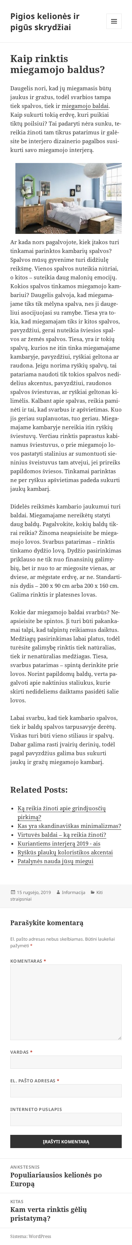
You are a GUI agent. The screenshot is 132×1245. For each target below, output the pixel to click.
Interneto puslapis (36, 1109)
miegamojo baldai (85, 105)
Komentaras (28, 961)
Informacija (73, 892)
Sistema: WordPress (30, 1236)
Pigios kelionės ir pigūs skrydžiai (45, 21)
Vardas (21, 1052)
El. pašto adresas (35, 1081)
